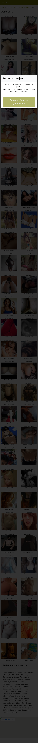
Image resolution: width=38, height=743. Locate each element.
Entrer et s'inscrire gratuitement (19, 102)
